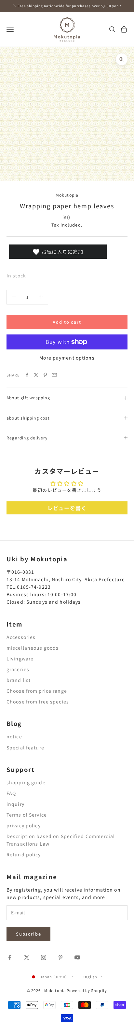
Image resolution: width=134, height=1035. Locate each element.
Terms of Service (27, 814)
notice (14, 736)
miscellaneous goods (33, 647)
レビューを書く (67, 508)
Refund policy (24, 854)
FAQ (11, 793)
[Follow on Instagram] (43, 957)
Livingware (20, 658)
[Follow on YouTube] (77, 957)
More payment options (66, 357)
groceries (18, 669)
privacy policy (24, 825)
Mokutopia (67, 195)
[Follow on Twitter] (26, 957)
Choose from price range (37, 691)
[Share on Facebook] (27, 374)
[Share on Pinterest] (45, 374)
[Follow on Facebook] (10, 957)
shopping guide (26, 782)
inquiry (15, 804)
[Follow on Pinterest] (60, 957)
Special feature (25, 747)
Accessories (21, 637)
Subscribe (28, 934)
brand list (19, 680)
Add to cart (67, 322)
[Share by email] (54, 374)
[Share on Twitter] (36, 374)
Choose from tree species (38, 701)
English (90, 976)
